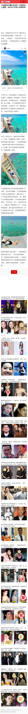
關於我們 (2, 711)
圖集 (21, 1)
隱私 (13, 711)
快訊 (25, 1)
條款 (11, 711)
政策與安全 (7, 711)
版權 (15, 711)
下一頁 (14, 272)
